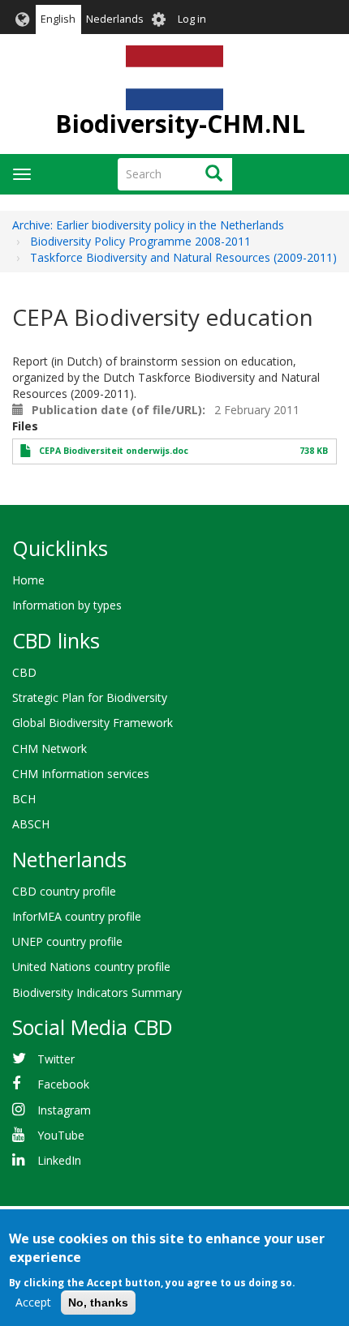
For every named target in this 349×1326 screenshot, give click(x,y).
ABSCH (31, 824)
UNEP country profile (67, 941)
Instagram (64, 1110)
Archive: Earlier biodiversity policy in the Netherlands (148, 225)
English (58, 19)
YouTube (60, 1135)
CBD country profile (64, 891)
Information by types (67, 605)
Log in (192, 19)
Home (28, 580)
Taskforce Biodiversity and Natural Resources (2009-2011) (183, 257)
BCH (24, 798)
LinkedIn (59, 1160)
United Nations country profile (91, 966)
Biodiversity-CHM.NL (180, 123)
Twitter (56, 1059)
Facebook (63, 1084)
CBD (24, 672)
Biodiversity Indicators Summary (97, 992)
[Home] (174, 77)
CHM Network (49, 748)
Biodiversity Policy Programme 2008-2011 (140, 241)
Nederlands (115, 19)
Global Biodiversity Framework (92, 722)
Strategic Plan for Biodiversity (89, 697)
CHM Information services (80, 773)
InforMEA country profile (76, 916)
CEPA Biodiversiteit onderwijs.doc (113, 450)
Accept (33, 1302)
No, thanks (98, 1302)
